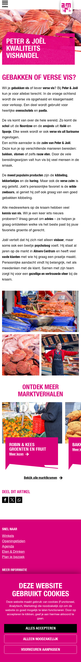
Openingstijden (13, 541)
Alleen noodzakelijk (40, 639)
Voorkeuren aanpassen (40, 649)
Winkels (8, 536)
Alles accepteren (41, 628)
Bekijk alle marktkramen (40, 478)
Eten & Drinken (13, 552)
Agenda (8, 546)
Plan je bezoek (13, 557)
